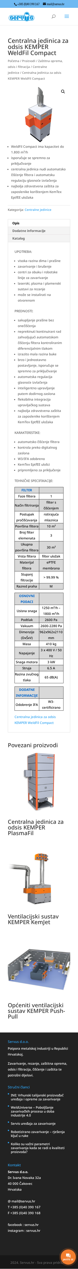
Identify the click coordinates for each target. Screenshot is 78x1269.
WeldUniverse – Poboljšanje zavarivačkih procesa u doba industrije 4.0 (32, 1111)
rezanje (33, 1063)
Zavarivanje (17, 1063)
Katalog (18, 238)
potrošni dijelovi (20, 1075)
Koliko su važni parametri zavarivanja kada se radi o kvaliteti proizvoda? (38, 1148)
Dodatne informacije (29, 230)
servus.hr (31, 1224)
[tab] (39, 223)
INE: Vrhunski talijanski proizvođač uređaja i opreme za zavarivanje (37, 1097)
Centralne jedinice (38, 210)
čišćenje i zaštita (45, 1069)
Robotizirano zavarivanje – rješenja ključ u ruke (38, 1134)
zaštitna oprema (53, 1063)
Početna (13, 61)
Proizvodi (28, 61)
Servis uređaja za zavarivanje (33, 1123)
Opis (16, 223)
